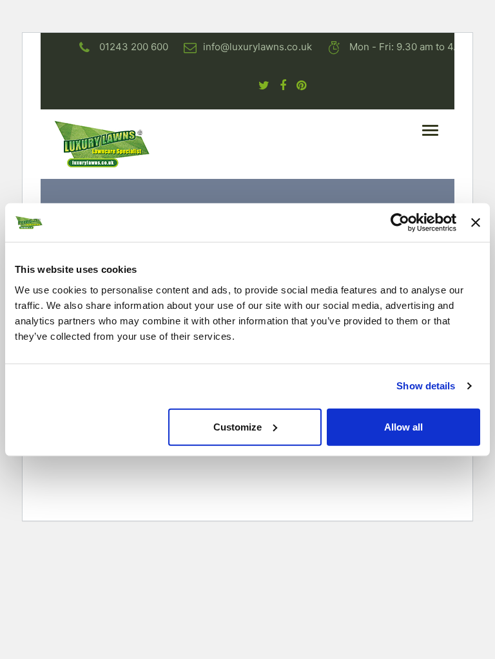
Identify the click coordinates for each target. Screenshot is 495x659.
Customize (237, 426)
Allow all (403, 426)
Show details (425, 385)
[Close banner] (475, 222)
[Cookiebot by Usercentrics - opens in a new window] (400, 222)
